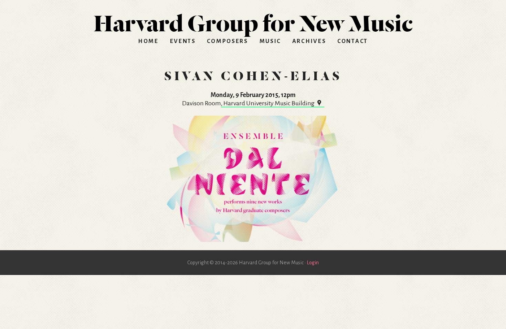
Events (183, 41)
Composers (227, 41)
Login (313, 262)
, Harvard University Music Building (268, 103)
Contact (352, 41)
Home (148, 41)
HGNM (253, 20)
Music (270, 41)
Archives (309, 41)
